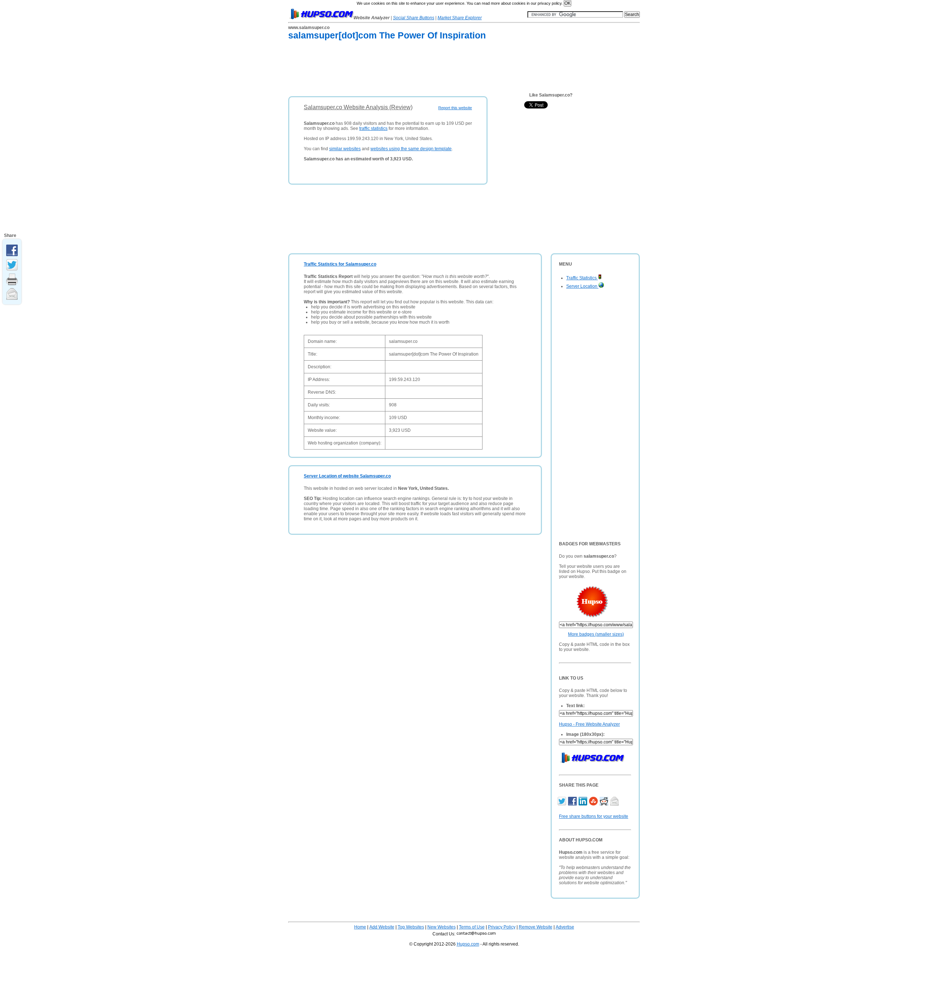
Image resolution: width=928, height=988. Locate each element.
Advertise (565, 927)
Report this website (455, 108)
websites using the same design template (411, 148)
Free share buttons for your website (593, 816)
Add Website (381, 927)
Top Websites (411, 927)
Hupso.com (468, 944)
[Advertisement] (420, 69)
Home (360, 927)
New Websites (441, 927)
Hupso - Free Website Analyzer (589, 724)
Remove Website (535, 927)
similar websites (345, 148)
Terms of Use (472, 927)
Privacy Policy (501, 927)
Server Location (582, 286)
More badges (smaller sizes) (596, 634)
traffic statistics (373, 128)
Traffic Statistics (582, 277)
